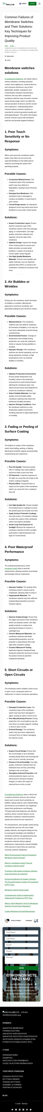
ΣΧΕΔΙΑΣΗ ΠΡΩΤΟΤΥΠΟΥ (13, 1076)
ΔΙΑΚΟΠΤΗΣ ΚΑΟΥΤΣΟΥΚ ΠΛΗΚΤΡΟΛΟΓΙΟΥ (20, 1036)
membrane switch (11, 568)
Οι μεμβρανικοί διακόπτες (14, 79)
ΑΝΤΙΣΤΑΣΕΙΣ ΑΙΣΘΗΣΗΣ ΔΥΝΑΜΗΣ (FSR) (19, 1039)
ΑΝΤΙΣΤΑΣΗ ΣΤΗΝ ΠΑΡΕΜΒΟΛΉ (15, 1060)
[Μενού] (39, 4)
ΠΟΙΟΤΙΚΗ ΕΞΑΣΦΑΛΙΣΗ (12, 1087)
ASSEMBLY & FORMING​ (12, 1085)
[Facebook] (12, 1109)
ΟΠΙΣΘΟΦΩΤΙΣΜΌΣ (10, 1055)
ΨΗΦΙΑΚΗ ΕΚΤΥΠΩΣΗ (11, 1082)
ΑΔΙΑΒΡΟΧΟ (7, 1058)
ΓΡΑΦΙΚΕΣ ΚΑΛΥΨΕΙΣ (11, 1031)
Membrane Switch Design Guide (17, 890)
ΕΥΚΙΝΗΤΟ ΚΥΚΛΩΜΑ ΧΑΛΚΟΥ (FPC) (17, 1042)
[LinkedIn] (19, 1109)
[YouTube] (23, 1109)
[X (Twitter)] (16, 1109)
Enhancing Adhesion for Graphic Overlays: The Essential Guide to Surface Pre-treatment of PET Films (21, 882)
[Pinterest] (27, 1109)
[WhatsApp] (30, 1109)
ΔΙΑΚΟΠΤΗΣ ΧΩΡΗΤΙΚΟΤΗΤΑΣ (15, 1034)
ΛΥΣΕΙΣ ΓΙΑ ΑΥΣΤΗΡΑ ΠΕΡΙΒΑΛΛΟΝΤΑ (18, 1063)
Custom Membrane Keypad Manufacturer (20, 911)
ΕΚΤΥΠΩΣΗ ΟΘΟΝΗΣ (11, 1079)
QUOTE (32, 3)
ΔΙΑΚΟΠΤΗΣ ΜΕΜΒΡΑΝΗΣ (13, 1028)
